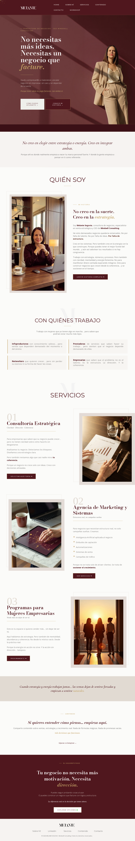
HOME (56, 5)
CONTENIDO (100, 5)
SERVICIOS (84, 5)
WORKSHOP (75, 10)
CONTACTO (58, 10)
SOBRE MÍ (69, 5)
